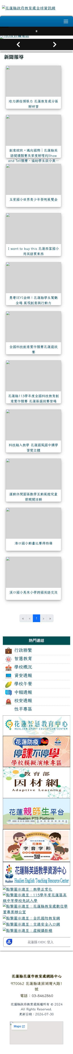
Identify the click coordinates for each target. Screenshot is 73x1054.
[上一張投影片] (18, 44)
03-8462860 (42, 995)
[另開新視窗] (36, 725)
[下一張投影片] (54, 44)
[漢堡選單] (66, 21)
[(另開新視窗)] (36, 37)
